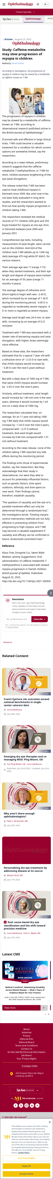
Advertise (26, 1032)
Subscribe (38, 619)
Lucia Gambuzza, (14, 933)
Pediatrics (7, 642)
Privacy (26, 1035)
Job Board (26, 1055)
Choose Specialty (23, 12)
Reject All (26, 1166)
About (26, 1029)
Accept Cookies (26, 1174)
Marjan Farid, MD (15, 875)
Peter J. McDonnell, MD (17, 821)
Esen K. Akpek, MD (32, 933)
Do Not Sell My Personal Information (26, 1052)
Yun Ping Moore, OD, (16, 764)
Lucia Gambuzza (14, 709)
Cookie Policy (23, 1152)
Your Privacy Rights (26, 1058)
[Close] (50, 1122)
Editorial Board (26, 1042)
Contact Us (26, 1048)
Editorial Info (26, 1038)
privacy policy (13, 627)
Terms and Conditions (26, 1045)
